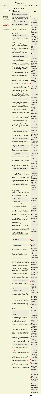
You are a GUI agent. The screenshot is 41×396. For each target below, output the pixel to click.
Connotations (20, 2)
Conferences (14, 5)
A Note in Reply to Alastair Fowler (6, 25)
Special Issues (20, 5)
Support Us (25, 5)
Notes (31, 16)
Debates (10, 5)
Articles (5, 5)
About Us (36, 5)
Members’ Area (30, 5)
